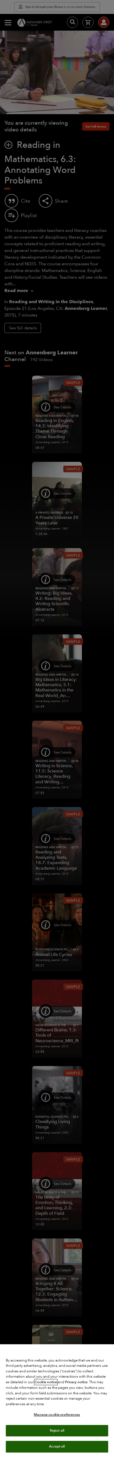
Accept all (57, 1446)
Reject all (57, 1430)
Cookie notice (46, 1382)
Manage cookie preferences (57, 1414)
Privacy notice (76, 1382)
